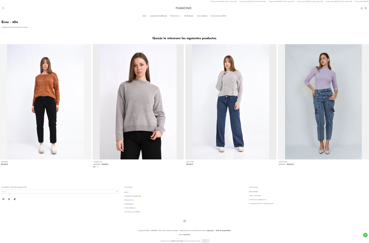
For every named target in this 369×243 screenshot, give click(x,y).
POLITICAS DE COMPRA (218, 16)
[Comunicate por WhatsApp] (365, 235)
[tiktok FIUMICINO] (15, 199)
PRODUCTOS (174, 16)
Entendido (205, 240)
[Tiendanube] (185, 235)
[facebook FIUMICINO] (9, 199)
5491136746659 (253, 192)
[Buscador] (3, 8)
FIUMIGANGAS (188, 16)
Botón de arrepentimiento (223, 230)
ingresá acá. (210, 230)
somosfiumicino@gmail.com (257, 199)
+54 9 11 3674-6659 (255, 195)
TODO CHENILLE (202, 16)
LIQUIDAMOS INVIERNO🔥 (158, 16)
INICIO (145, 16)
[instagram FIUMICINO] (3, 199)
